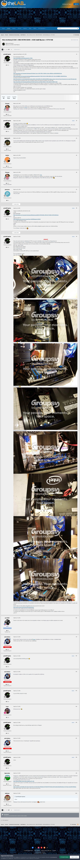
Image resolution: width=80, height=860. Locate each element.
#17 (76, 738)
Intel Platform (17, 44)
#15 (76, 706)
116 (8, 200)
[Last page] (11, 49)
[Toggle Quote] (15, 796)
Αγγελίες (25, 28)
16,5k (8, 65)
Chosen (7, 103)
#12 (76, 655)
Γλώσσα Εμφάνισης (28, 850)
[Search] (77, 28)
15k (8, 630)
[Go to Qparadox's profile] (7, 777)
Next (9, 49)
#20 (76, 793)
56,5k (8, 649)
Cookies (54, 850)
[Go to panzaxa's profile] (7, 194)
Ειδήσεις (14, 28)
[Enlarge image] (27, 123)
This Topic (73, 28)
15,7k (8, 114)
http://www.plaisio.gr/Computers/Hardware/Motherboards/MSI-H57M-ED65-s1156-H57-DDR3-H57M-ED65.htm (35, 215)
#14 (76, 690)
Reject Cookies (74, 857)
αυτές (26, 107)
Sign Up (76, 4)
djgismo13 (7, 138)
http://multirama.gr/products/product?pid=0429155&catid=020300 (27, 219)
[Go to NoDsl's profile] (7, 160)
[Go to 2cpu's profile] (7, 711)
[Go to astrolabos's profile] (7, 641)
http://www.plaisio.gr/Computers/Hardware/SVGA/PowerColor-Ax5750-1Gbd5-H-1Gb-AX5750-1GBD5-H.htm (35, 81)
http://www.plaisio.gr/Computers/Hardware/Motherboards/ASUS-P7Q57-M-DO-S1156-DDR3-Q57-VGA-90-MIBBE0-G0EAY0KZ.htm (40, 76)
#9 (76, 236)
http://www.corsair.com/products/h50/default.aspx (23, 607)
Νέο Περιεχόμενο (41, 28)
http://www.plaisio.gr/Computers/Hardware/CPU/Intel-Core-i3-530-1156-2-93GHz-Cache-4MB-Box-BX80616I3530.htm (37, 73)
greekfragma (7, 54)
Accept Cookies (64, 857)
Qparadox (7, 773)
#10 (76, 617)
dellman (7, 793)
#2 (76, 103)
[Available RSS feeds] (77, 824)
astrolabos (7, 637)
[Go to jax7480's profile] (7, 622)
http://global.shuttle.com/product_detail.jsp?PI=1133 (23, 781)
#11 (76, 636)
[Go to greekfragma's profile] (3, 44)
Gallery (34, 28)
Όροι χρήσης (37, 850)
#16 (76, 722)
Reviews (19, 28)
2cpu (7, 706)
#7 (76, 189)
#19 (76, 773)
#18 (76, 757)
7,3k (8, 166)
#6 (76, 172)
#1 (76, 54)
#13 (76, 671)
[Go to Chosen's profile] (7, 108)
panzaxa (7, 189)
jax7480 (7, 618)
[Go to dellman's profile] (7, 798)
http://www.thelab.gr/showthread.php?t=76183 (22, 58)
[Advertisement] (40, 17)
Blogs (30, 28)
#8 (76, 208)
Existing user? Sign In (67, 4)
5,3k (8, 717)
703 (8, 783)
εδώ (41, 174)
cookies (16, 857)
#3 (76, 120)
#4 (76, 138)
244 (8, 149)
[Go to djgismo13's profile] (7, 142)
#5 (76, 155)
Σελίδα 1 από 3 (17, 49)
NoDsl (7, 155)
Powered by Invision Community (40, 853)
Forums (8, 28)
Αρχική (3, 28)
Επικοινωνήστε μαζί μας (46, 850)
